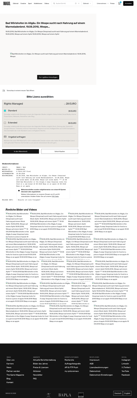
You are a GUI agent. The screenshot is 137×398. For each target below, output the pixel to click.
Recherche (69, 360)
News (9, 367)
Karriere (10, 363)
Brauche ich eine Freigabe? (29, 200)
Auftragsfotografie (73, 363)
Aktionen (37, 371)
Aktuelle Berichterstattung (44, 360)
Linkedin (125, 363)
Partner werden (13, 371)
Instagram (126, 360)
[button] (17, 228)
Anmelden (128, 3)
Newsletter (37, 375)
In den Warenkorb (20, 151)
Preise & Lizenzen (40, 367)
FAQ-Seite (55, 196)
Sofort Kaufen (60, 151)
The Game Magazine (15, 375)
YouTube (125, 371)
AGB (91, 363)
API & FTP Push (71, 367)
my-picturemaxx (72, 371)
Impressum (95, 360)
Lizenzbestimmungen (99, 367)
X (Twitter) (126, 367)
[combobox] (87, 3)
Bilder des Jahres (40, 363)
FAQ (34, 378)
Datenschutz (95, 371)
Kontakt (10, 382)
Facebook (126, 375)
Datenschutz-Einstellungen (101, 375)
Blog (8, 378)
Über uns (10, 360)
